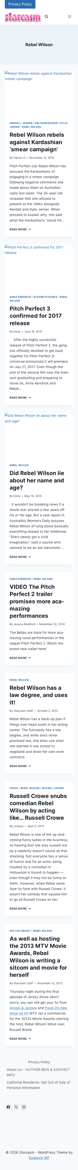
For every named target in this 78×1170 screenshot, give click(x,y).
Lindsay (19, 826)
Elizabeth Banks (46, 296)
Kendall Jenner (21, 123)
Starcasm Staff (23, 710)
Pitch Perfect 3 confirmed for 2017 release (36, 316)
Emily (17, 331)
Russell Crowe (53, 788)
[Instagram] (23, 1107)
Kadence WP (39, 1158)
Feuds (14, 788)
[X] (16, 1107)
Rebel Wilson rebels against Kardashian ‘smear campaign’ (37, 142)
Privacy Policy (20, 4)
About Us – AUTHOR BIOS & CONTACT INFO (38, 1072)
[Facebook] (8, 1107)
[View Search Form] (46, 16)
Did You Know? (20, 930)
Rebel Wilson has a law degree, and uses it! (39, 695)
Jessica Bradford (24, 624)
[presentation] (39, 93)
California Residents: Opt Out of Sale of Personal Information (38, 1085)
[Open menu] (69, 17)
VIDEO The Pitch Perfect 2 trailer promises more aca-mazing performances (37, 601)
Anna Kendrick (20, 296)
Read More (20, 229)
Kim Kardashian (46, 123)
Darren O (19, 157)
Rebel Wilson (31, 126)
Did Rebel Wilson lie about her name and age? (37, 480)
